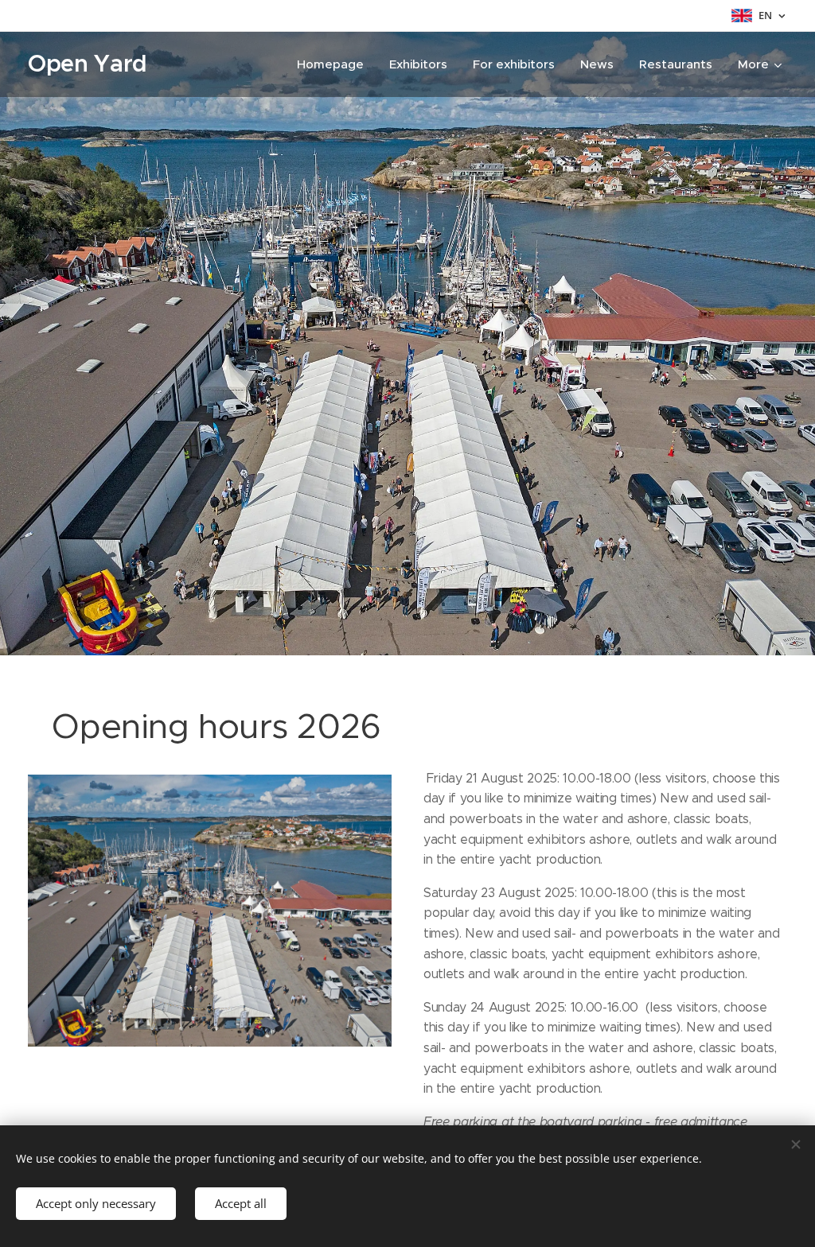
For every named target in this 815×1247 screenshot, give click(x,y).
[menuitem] (334, 64)
